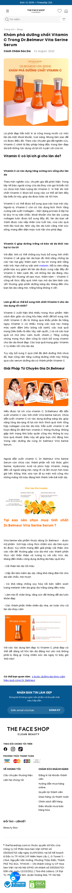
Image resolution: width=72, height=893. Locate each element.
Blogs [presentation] (20, 29)
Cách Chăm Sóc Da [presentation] (17, 51)
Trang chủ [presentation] (9, 29)
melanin (43, 265)
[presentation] (36, 11)
